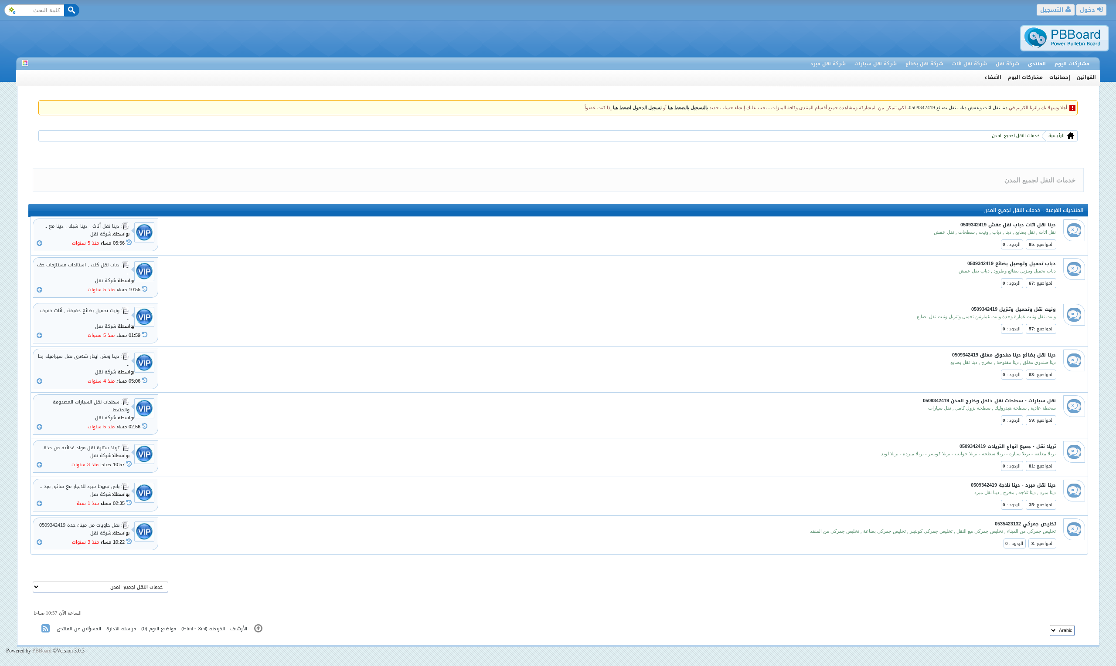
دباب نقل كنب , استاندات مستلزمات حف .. (83, 268)
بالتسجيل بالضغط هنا (688, 107)
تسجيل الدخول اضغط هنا (637, 107)
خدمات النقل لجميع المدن (1016, 135)
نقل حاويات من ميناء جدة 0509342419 (80, 525)
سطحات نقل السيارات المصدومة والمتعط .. (91, 405)
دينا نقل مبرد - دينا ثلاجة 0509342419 (1013, 485)
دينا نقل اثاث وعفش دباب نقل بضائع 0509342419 (958, 107)
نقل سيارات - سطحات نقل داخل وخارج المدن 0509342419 (989, 400)
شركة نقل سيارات (875, 63)
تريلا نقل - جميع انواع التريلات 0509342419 (1007, 446)
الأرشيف (238, 628)
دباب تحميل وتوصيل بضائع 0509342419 (1011, 263)
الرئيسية (1056, 135)
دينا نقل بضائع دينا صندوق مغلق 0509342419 (1004, 355)
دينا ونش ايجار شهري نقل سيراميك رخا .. (83, 360)
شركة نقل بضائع (924, 63)
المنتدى (1037, 63)
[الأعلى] (258, 630)
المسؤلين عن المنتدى (79, 628)
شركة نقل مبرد (828, 63)
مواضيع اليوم (162, 628)
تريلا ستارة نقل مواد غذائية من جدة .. (80, 447)
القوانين (1086, 77)
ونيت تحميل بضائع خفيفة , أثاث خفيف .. (84, 314)
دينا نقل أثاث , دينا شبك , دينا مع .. (82, 226)
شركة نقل (1007, 63)
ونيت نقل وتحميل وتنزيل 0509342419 (1013, 309)
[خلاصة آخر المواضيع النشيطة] (46, 630)
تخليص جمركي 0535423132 (1025, 523)
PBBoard (41, 651)
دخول (1088, 9)
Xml (202, 628)
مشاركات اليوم (1072, 63)
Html (188, 628)
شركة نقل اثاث (969, 63)
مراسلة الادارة (121, 628)
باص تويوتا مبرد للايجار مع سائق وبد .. (80, 486)
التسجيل (1052, 9)
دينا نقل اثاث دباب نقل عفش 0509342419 (1008, 224)
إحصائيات (1059, 77)
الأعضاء (993, 77)
